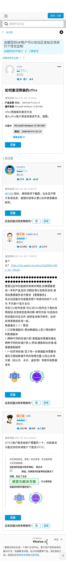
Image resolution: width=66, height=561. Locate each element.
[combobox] (33, 24)
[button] (59, 66)
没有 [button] (46, 221)
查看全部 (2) (19, 137)
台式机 (9, 32)
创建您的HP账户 (13, 51)
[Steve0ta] (10, 170)
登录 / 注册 (55, 15)
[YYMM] (10, 70)
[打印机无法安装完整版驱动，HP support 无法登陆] (24, 58)
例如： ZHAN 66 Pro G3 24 (27, 131)
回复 (13, 144)
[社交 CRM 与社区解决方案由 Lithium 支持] (40, 540)
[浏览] (5, 16)
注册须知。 (35, 555)
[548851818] (10, 237)
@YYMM (9, 193)
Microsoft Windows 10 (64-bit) (29, 125)
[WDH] (10, 419)
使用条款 (23, 555)
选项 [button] (61, 32)
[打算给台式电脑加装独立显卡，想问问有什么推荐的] (20, 58)
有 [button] (36, 221)
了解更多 (34, 51)
